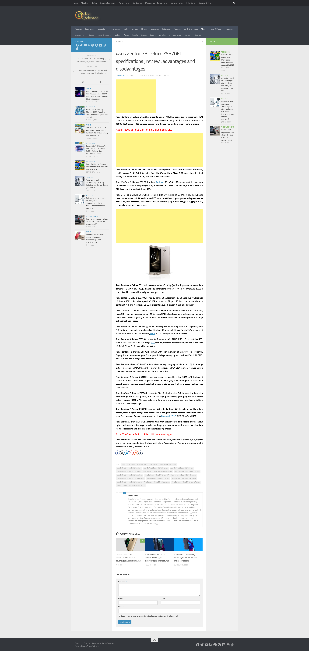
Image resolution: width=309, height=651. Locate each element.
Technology (89, 29)
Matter (117, 35)
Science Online (205, 3)
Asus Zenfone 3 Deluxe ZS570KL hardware (130, 475)
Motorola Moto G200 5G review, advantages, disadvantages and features (157, 557)
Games (91, 35)
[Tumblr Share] (140, 453)
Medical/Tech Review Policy (156, 3)
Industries (166, 29)
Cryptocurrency (175, 35)
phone (125, 485)
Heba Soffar (191, 3)
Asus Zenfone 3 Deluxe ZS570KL (137, 464)
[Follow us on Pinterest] (96, 45)
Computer (101, 29)
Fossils (135, 35)
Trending (187, 35)
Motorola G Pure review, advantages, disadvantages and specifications (185, 557)
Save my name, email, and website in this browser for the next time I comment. (149, 616)
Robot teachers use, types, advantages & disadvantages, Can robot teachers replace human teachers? (96, 203)
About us (84, 3)
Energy (144, 35)
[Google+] (92, 45)
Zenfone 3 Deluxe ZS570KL (137, 485)
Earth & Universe (191, 29)
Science (198, 35)
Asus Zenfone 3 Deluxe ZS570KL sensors (129, 482)
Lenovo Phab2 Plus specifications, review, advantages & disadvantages (128, 557)
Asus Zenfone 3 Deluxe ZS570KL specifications (186, 482)
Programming (114, 29)
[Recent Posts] (83, 82)
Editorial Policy (177, 3)
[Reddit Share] (136, 453)
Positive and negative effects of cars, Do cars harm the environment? (97, 221)
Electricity (229, 29)
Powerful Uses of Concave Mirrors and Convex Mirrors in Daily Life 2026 (97, 166)
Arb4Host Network (91, 646)
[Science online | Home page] (88, 16)
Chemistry (155, 29)
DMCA (94, 3)
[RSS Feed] (88, 45)
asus (123, 464)
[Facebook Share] (117, 453)
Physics (144, 29)
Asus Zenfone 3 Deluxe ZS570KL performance (130, 478)
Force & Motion (216, 29)
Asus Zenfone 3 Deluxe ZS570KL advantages (162, 464)
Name (121, 598)
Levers (152, 35)
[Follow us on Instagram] (104, 45)
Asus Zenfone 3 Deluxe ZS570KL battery (129, 468)
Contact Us (137, 3)
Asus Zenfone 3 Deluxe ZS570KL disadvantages (157, 471)
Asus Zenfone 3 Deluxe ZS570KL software (157, 482)
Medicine (177, 29)
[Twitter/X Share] (122, 453)
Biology (135, 29)
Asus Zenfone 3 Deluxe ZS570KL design (129, 471)
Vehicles (162, 35)
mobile (119, 485)
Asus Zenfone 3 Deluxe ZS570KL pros (158, 478)
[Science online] (77, 45)
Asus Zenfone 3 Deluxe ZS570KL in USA (157, 475)
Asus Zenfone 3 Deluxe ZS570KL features (187, 471)
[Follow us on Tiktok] (77, 48)
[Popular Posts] (100, 82)
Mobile (203, 29)
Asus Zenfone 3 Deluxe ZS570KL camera (156, 468)
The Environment (92, 216)
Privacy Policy (124, 3)
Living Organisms (104, 35)
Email (163, 598)
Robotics (78, 29)
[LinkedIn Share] (126, 453)
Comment (122, 582)
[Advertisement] (136, 96)
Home (75, 3)
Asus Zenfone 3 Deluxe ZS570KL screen (184, 478)
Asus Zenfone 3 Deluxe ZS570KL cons (181, 468)
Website (121, 607)
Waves (126, 35)
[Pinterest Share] (131, 453)
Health (126, 29)
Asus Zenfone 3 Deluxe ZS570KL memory (184, 475)
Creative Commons (107, 3)
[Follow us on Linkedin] (100, 45)
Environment (80, 35)
